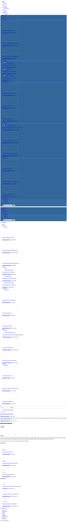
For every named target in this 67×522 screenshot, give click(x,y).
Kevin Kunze (4, 80)
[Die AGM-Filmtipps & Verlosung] (11, 103)
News (3, 1)
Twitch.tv (6, 202)
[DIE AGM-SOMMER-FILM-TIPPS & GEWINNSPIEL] (11, 91)
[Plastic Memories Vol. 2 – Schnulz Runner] (9, 63)
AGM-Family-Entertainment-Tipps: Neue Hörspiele (10, 181)
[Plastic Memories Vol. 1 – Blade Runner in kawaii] (8, 69)
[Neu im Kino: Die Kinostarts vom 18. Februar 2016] (7, 499)
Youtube (6, 201)
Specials (4, 12)
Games (3, 2)
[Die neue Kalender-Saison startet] (11, 166)
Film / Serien (4, 7)
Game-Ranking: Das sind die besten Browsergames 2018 (10, 56)
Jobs (3, 210)
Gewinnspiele (5, 211)
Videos (3, 9)
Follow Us (4, 198)
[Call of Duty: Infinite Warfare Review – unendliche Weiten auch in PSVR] (9, 125)
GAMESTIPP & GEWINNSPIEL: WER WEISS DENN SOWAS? (9, 43)
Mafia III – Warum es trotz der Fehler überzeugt (9, 153)
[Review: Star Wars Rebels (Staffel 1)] (8, 410)
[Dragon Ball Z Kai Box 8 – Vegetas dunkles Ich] (9, 75)
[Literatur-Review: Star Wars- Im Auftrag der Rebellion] (7, 491)
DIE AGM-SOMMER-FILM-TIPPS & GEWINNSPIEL (9, 93)
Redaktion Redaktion (6, 58)
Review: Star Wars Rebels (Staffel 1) (6, 414)
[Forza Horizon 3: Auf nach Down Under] (11, 138)
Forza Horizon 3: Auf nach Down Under (7, 140)
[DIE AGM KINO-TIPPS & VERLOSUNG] (11, 116)
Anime (3, 5)
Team (3, 209)
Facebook (6, 199)
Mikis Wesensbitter (6, 32)
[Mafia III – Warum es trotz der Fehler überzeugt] (11, 151)
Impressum (4, 207)
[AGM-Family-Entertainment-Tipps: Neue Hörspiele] (11, 179)
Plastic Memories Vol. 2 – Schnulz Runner (8, 272)
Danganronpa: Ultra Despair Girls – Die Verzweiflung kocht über (11, 486)
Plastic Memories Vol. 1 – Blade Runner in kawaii (9, 71)
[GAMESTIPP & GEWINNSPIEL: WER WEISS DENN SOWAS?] (11, 41)
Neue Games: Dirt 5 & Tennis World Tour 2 (8, 30)
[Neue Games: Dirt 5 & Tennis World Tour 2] (11, 28)
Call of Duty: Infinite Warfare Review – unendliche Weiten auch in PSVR (12, 127)
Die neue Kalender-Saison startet (7, 168)
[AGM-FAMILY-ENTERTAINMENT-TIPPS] (11, 192)
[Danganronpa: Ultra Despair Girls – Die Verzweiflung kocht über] (7, 482)
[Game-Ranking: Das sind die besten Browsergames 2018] (11, 54)
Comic (3, 513)
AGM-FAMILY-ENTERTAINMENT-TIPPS (7, 194)
